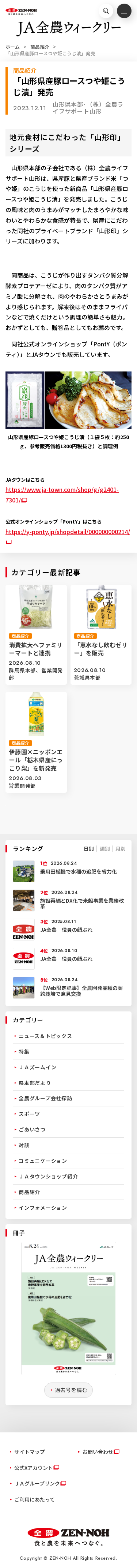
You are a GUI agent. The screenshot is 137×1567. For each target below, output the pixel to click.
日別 (89, 848)
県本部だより (35, 1082)
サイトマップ (29, 1451)
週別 (105, 848)
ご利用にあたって (34, 1499)
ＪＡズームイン (37, 1067)
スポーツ (29, 1113)
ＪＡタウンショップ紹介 (48, 1176)
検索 (106, 11)
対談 (24, 1145)
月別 (120, 848)
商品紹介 (39, 46)
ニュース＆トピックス (45, 1035)
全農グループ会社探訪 (45, 1098)
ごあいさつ (32, 1129)
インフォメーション (43, 1207)
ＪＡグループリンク (37, 1483)
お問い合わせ (98, 1451)
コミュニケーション (43, 1160)
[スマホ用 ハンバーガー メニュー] (124, 11)
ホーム (12, 46)
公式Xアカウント (33, 1467)
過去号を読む (71, 1389)
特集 (24, 1051)
